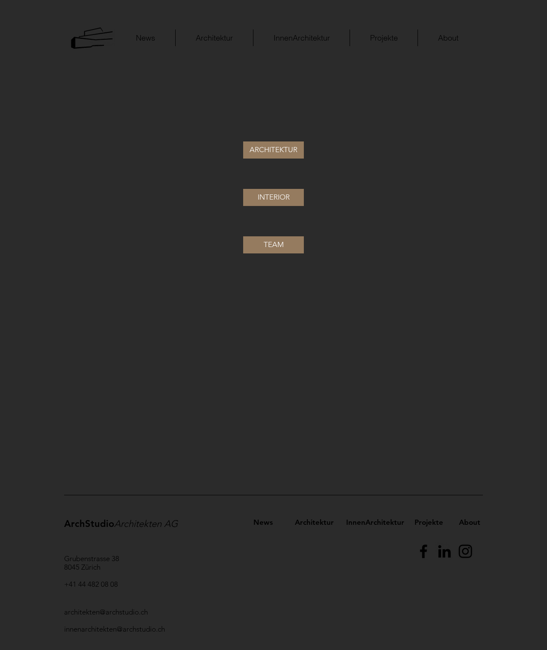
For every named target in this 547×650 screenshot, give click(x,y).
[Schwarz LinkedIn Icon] (444, 551)
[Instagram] (465, 551)
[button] (273, 150)
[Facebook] (423, 551)
